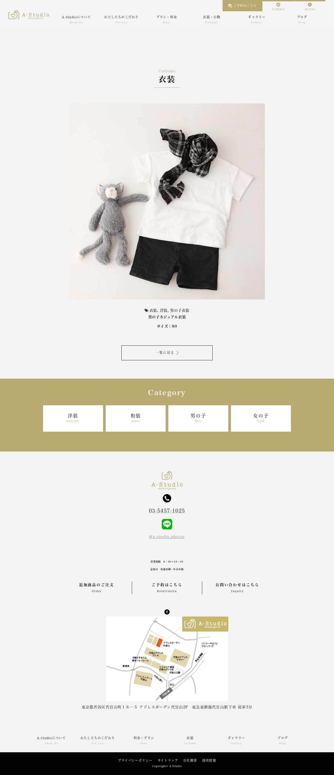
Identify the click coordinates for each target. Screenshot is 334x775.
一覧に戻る (165, 352)
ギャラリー (256, 17)
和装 (135, 418)
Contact (278, 8)
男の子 (198, 418)
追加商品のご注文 (96, 587)
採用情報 (209, 760)
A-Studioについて (76, 17)
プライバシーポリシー (135, 760)
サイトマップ (168, 760)
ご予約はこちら (245, 5)
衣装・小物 (211, 17)
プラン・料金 (166, 17)
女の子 (261, 418)
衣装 (190, 737)
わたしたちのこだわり (121, 17)
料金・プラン (144, 737)
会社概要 (190, 760)
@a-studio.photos (166, 537)
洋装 (73, 418)
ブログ (302, 17)
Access (310, 8)
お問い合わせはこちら (237, 587)
